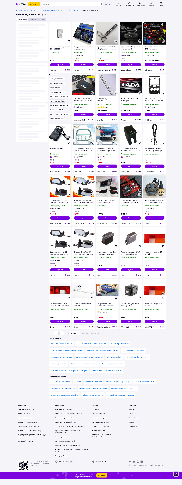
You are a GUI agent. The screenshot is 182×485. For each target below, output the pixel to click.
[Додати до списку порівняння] (139, 190)
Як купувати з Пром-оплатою (28, 426)
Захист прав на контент (100, 422)
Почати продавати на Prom (65, 418)
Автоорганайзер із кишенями (133, 350)
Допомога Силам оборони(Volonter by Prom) (101, 436)
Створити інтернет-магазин (65, 414)
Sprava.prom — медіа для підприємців (69, 426)
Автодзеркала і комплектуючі (69, 10)
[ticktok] (141, 461)
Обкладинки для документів (93, 395)
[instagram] (137, 461)
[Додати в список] (68, 41)
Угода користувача (62, 437)
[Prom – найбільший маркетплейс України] (20, 4)
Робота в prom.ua (98, 414)
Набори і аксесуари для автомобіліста (64, 395)
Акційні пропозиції (25, 418)
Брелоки (78, 382)
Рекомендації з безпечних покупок (30, 430)
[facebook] (134, 461)
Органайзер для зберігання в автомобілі (91, 344)
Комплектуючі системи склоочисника (93, 388)
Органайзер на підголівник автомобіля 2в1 (102, 350)
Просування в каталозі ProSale (66, 422)
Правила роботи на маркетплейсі (67, 445)
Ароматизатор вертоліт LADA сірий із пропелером (69, 371)
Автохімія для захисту (58, 364)
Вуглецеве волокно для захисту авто (84, 364)
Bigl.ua (131, 409)
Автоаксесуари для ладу (119, 344)
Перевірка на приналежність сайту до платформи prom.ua (32, 436)
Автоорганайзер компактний (61, 357)
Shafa (131, 414)
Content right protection (100, 426)
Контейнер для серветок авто (112, 364)
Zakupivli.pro (133, 426)
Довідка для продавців (63, 409)
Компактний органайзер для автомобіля (106, 371)
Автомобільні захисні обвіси (145, 382)
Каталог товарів (22, 10)
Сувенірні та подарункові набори (63, 388)
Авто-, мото (35, 10)
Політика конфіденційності (65, 441)
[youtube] (130, 461)
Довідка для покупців (26, 409)
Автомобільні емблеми (93, 382)
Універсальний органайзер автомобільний (66, 350)
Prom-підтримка (24, 414)
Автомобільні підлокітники (60, 382)
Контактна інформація (100, 418)
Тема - (63, 462)
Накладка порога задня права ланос (89, 357)
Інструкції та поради (25, 441)
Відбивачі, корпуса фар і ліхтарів (118, 382)
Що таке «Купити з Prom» (27, 422)
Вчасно (131, 422)
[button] (60, 64)
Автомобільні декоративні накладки (121, 395)
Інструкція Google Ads (63, 456)
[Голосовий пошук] (101, 4)
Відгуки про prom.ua (99, 430)
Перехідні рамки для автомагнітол (123, 388)
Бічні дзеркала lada (114, 357)
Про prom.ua (96, 409)
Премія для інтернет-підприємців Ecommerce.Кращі (67, 431)
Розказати (101, 475)
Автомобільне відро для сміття (137, 357)
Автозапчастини (49, 10)
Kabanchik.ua (134, 418)
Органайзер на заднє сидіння (61, 344)
